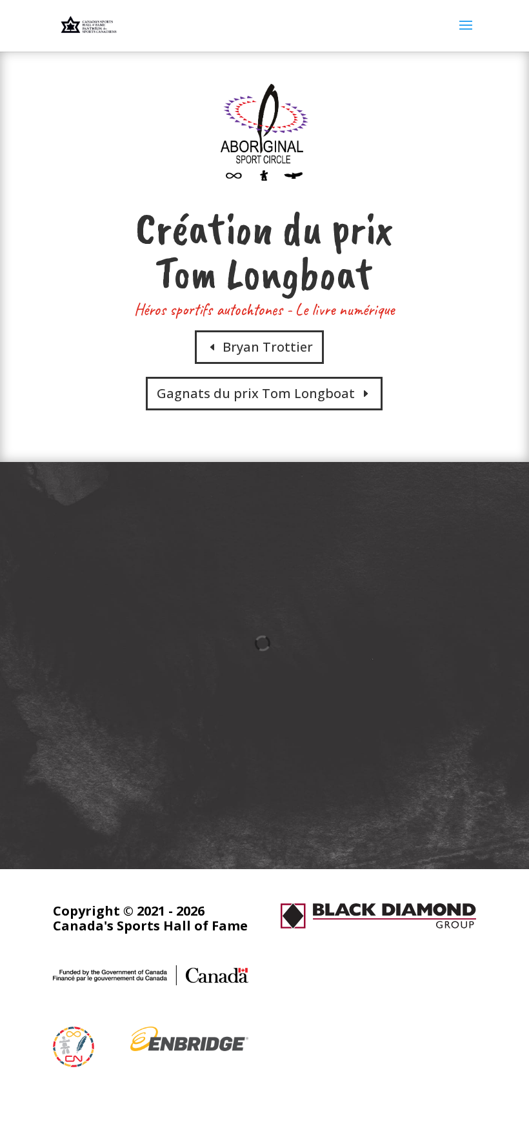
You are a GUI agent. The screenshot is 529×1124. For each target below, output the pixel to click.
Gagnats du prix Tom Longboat (256, 393)
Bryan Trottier (268, 347)
